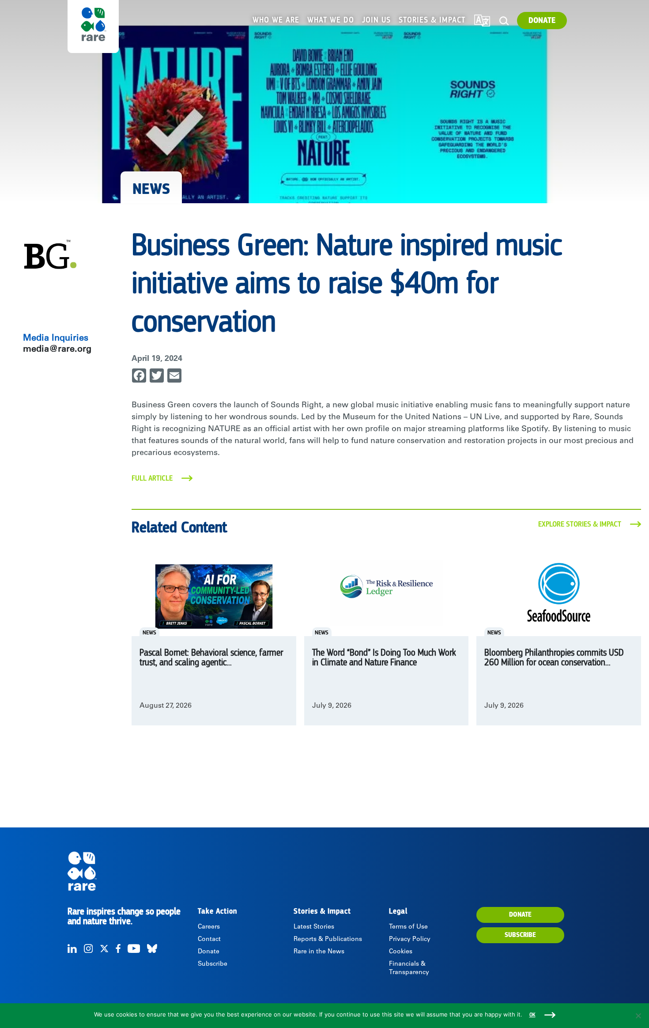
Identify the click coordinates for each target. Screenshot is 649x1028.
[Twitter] (104, 948)
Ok (532, 1015)
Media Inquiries (55, 338)
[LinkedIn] (72, 948)
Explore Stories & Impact (579, 524)
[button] (504, 21)
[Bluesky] (152, 948)
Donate (541, 20)
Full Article (152, 478)
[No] (638, 1015)
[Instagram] (88, 948)
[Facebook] (118, 948)
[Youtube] (134, 948)
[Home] (132, 871)
